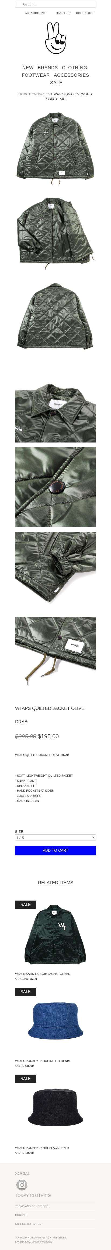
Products (41, 94)
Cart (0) (64, 13)
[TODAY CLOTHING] (55, 38)
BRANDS (48, 67)
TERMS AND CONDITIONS (31, 1206)
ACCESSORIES (71, 75)
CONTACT (21, 1215)
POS (17, 1242)
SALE (56, 82)
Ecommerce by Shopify (38, 1242)
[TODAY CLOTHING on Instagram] (22, 1190)
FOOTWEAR (36, 75)
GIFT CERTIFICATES (28, 1223)
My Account (35, 13)
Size (19, 832)
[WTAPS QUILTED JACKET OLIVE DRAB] (55, 148)
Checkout (84, 13)
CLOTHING (74, 67)
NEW (28, 67)
